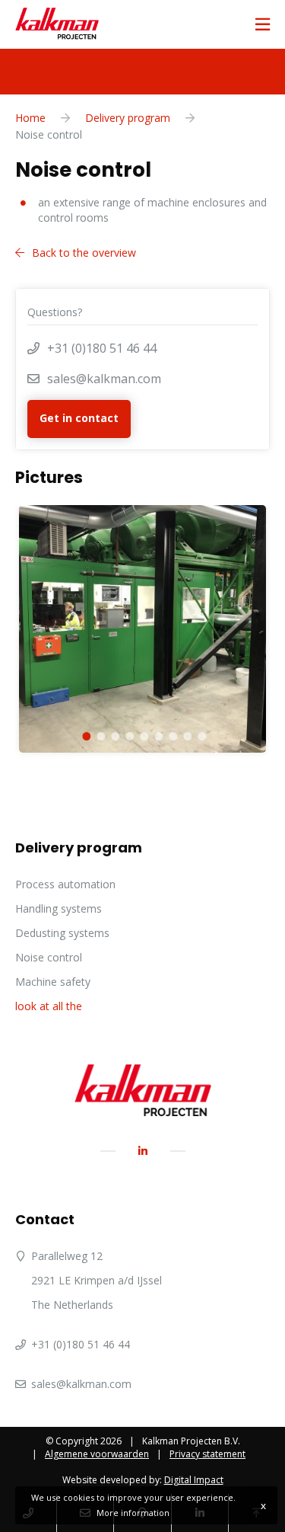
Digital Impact (193, 1479)
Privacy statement (207, 1453)
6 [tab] (157, 734)
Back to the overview (84, 252)
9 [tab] (200, 734)
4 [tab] (128, 734)
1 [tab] (84, 734)
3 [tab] (113, 734)
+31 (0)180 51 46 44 (102, 348)
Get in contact (79, 418)
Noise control (48, 957)
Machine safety (52, 981)
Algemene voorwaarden (97, 1453)
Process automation (65, 884)
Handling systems (58, 908)
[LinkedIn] (143, 1151)
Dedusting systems (62, 933)
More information (133, 1512)
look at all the (48, 1006)
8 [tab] (186, 734)
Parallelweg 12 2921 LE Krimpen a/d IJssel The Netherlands (96, 1280)
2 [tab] (99, 734)
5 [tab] (142, 734)
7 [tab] (171, 734)
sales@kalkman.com (104, 378)
